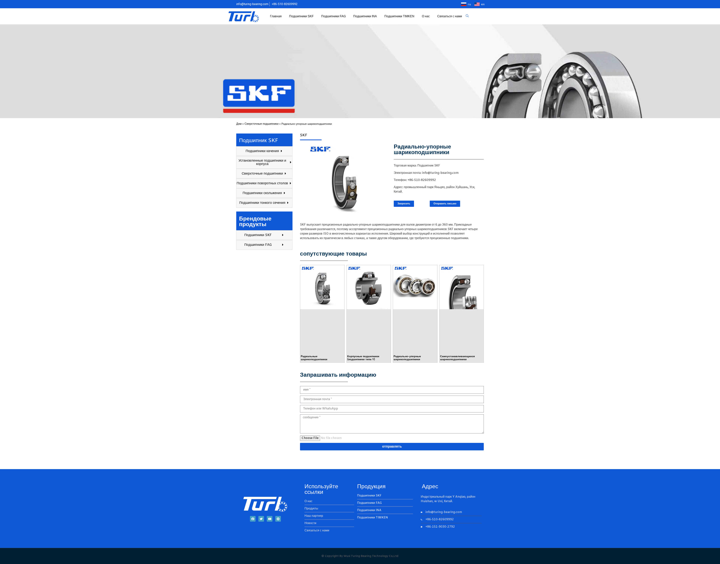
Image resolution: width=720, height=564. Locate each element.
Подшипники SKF (301, 16)
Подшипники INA (365, 16)
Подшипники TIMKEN (399, 16)
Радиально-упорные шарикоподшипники (407, 358)
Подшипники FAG (333, 16)
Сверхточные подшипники (261, 124)
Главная (276, 16)
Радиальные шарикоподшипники (314, 358)
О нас (426, 16)
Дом (239, 124)
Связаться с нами (449, 16)
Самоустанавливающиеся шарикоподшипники (457, 358)
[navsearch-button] (467, 16)
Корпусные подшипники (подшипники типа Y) (363, 358)
